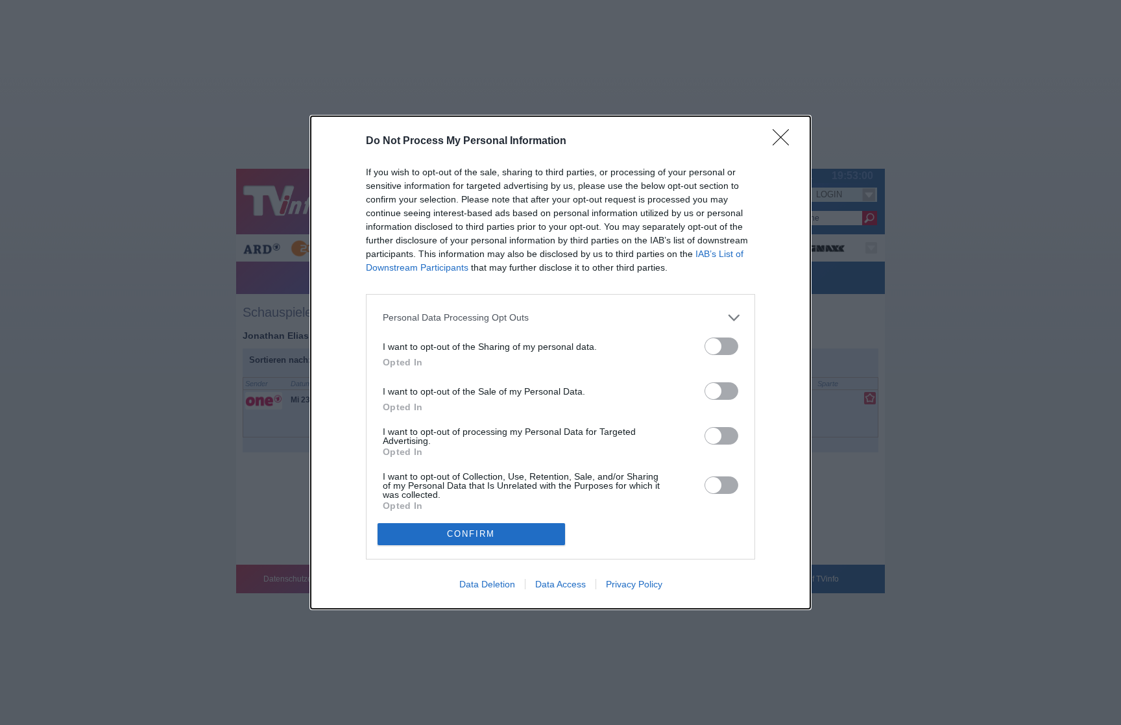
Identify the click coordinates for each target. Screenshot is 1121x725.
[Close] (785, 141)
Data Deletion (487, 584)
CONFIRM (471, 534)
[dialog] (560, 362)
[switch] (721, 346)
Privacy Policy (634, 584)
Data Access (560, 584)
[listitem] (560, 318)
